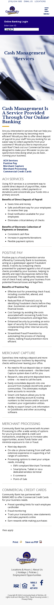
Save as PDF (31, 542)
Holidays (22, 572)
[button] (46, 11)
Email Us (28, 1)
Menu (46, 14)
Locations (40, 1)
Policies (33, 572)
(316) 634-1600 (15, 1)
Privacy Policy (27, 599)
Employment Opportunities (27, 575)
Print (15, 542)
